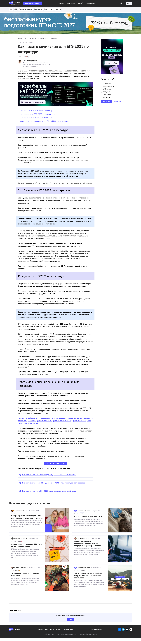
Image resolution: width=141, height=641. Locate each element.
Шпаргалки (70, 3)
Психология (38, 9)
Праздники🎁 (16, 570)
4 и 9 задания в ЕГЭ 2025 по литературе (36, 110)
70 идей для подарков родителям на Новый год (26, 574)
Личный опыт (48, 9)
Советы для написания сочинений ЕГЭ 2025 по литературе (44, 121)
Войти (129, 3)
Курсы (80, 3)
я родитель (106, 97)
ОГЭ (15, 9)
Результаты (118, 101)
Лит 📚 (26, 56)
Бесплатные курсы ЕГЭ (32, 3)
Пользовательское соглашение (67, 634)
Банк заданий (90, 3)
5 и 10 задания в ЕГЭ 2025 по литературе (36, 114)
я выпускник (107, 94)
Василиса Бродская (30, 61)
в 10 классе (107, 89)
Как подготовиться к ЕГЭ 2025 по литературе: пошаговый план (49, 491)
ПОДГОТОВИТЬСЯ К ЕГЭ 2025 (55, 464)
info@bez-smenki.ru (96, 629)
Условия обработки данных (88, 634)
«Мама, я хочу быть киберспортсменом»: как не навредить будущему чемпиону (87, 543)
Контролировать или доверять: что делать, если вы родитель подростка (26, 517)
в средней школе (108, 86)
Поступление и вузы (25, 9)
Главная (61, 3)
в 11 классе (107, 83)
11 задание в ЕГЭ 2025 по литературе (35, 117)
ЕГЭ (11, 9)
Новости (58, 9)
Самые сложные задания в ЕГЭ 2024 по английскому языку (26, 545)
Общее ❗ (84, 570)
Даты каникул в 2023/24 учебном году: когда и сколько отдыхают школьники (88, 575)
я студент (106, 92)
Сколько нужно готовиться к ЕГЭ (88, 517)
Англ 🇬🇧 (20, 541)
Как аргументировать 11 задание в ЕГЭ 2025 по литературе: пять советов (53, 483)
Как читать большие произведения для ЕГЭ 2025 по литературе (49, 475)
